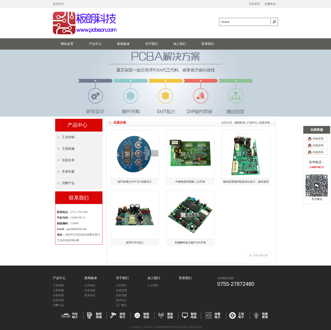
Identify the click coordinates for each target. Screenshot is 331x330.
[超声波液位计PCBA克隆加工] (134, 154)
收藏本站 (270, 3)
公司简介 (121, 285)
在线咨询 (318, 138)
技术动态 (89, 295)
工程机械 (58, 290)
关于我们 (151, 44)
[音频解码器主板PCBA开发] (190, 215)
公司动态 (89, 285)
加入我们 (179, 44)
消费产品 (58, 305)
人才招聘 (152, 285)
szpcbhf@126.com (76, 229)
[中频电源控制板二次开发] (190, 154)
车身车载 (58, 300)
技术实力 (121, 300)
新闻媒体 (123, 44)
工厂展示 (121, 305)
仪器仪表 (264, 122)
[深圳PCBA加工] (134, 215)
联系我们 (208, 44)
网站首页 (67, 44)
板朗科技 (240, 122)
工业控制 (58, 285)
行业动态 (89, 290)
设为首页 (254, 3)
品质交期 (121, 290)
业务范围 (121, 295)
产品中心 (95, 44)
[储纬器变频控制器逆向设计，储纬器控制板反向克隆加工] (246, 154)
